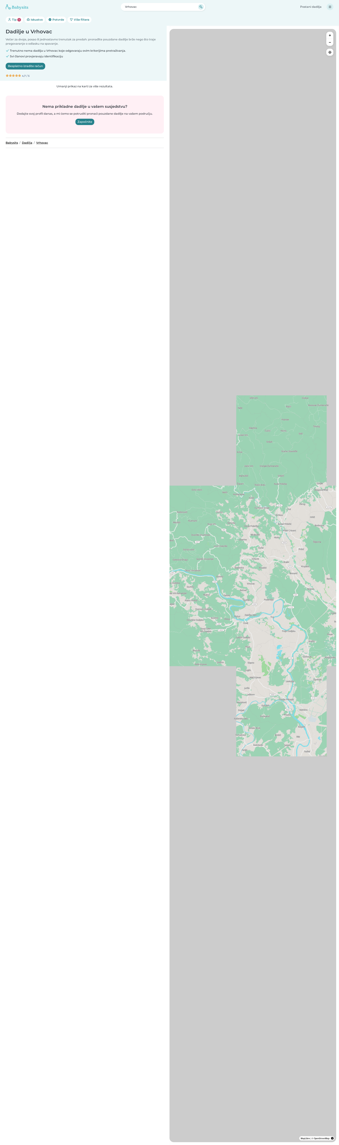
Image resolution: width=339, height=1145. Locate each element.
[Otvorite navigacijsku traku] (330, 7)
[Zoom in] (329, 35)
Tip (15, 19)
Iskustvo (36, 19)
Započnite (85, 121)
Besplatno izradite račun (25, 66)
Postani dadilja (311, 6)
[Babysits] (17, 7)
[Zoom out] (329, 42)
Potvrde (58, 19)
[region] (253, 585)
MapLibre (305, 1138)
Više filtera (81, 19)
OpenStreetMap (321, 1138)
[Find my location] (329, 52)
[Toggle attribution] (332, 1138)
